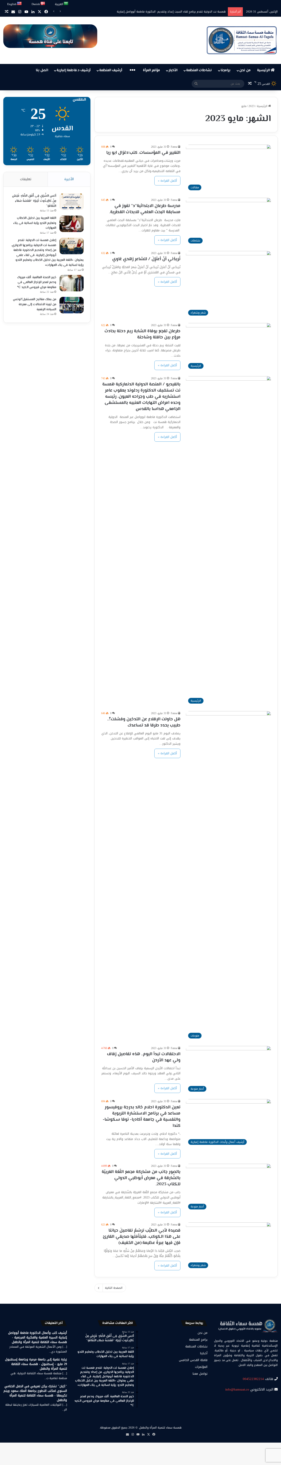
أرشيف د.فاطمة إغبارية (73, 70)
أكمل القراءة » (167, 181)
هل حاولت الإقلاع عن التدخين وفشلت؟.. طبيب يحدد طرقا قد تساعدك (143, 722)
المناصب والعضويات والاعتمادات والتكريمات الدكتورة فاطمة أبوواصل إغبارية (180, 11)
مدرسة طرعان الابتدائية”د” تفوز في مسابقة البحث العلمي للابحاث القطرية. (144, 209)
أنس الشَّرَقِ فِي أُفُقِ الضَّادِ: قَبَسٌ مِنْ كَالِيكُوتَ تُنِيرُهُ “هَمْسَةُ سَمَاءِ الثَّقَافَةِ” (34, 201)
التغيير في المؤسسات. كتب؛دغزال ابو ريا (143, 152)
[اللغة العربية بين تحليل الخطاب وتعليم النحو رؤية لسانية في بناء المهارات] (71, 224)
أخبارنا (203, 1353)
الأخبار (173, 70)
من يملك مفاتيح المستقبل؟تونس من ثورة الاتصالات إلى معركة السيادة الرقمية (34, 304)
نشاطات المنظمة (199, 70)
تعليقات (25, 179)
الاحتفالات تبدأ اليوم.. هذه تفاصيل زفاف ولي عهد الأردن (143, 1057)
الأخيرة (69, 179)
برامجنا (226, 70)
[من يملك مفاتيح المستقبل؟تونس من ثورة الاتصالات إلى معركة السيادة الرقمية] (71, 305)
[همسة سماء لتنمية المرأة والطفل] (242, 40)
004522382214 (253, 1379)
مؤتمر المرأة (151, 70)
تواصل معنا (200, 1373)
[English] (19, 4)
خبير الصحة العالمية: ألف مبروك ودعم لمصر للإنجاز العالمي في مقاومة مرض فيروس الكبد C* (36, 282)
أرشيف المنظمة (110, 70)
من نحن (245, 70)
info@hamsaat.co (237, 1389)
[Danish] (42, 4)
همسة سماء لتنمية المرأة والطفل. (160, 1427)
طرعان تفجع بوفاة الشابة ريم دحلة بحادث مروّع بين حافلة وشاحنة (142, 334)
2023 (252, 106)
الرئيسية (264, 70)
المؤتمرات (201, 1367)
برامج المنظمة (198, 1339)
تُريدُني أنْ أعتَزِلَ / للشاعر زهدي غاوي (146, 259)
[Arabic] (66, 4)
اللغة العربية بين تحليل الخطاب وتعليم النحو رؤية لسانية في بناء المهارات (34, 223)
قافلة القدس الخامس (193, 1360)
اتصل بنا (42, 70)
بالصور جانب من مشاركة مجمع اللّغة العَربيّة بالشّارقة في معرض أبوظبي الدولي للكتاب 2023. (141, 1178)
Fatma (174, 146)
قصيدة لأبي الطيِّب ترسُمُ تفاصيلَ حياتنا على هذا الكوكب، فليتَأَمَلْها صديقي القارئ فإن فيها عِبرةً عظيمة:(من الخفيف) (141, 1236)
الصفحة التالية (113, 1288)
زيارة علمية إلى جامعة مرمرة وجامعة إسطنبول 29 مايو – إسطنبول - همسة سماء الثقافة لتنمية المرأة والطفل (36, 1364)
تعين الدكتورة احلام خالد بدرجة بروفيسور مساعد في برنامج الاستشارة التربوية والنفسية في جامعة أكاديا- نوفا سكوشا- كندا (141, 1116)
